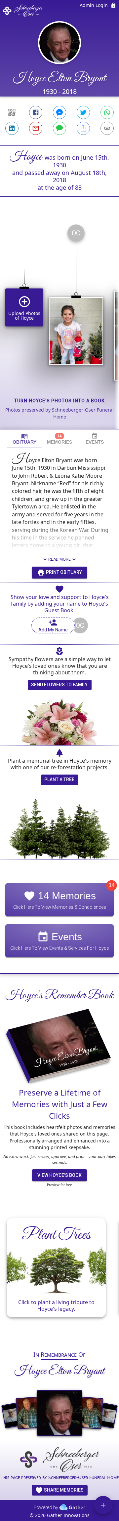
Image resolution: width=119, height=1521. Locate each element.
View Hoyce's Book (59, 1175)
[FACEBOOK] (35, 112)
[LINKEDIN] (12, 128)
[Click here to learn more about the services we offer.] (59, 1460)
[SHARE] (83, 128)
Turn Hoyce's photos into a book (59, 400)
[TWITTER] (83, 112)
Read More (59, 559)
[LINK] (107, 128)
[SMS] (59, 128)
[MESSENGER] (59, 112)
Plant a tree (59, 779)
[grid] (59, 324)
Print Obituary (63, 572)
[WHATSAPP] (107, 112)
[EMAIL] (35, 128)
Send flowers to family (59, 684)
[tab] (24, 438)
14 (112, 885)
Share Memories (63, 1490)
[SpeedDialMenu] (103, 1505)
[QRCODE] (12, 112)
